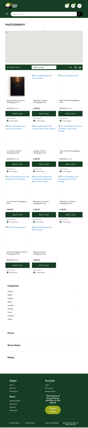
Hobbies (10, 298)
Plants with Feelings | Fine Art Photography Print (17, 253)
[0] (67, 5)
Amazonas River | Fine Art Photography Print (16, 101)
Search (80, 14)
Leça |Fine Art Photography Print (16, 202)
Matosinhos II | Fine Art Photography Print (68, 202)
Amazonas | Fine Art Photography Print (40, 101)
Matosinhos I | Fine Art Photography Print (41, 202)
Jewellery (11, 305)
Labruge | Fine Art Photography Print (39, 152)
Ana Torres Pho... (11, 118)
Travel (10, 312)
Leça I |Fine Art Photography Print (70, 152)
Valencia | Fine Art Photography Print (39, 253)
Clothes (10, 291)
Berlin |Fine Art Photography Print (69, 101)
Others (10, 319)
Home (10, 302)
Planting (10, 309)
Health (10, 295)
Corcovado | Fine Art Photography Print (14, 152)
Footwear (11, 316)
